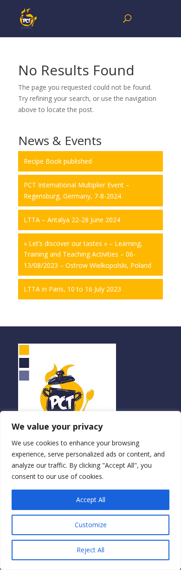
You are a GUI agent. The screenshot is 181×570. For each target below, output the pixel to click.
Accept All (90, 499)
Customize (91, 524)
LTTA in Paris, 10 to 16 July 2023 (72, 289)
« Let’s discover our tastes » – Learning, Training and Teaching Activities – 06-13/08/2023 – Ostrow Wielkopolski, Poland (87, 254)
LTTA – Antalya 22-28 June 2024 (72, 219)
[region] (90, 490)
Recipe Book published (58, 161)
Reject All (90, 549)
